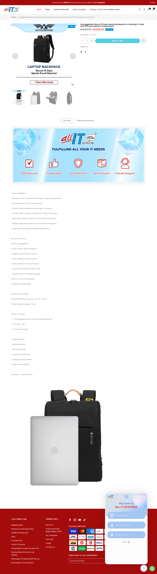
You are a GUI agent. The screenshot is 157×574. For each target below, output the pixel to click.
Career (48, 543)
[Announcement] (78, 2)
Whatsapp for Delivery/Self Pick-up (25, 559)
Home (13, 17)
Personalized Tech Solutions (22, 563)
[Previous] (15, 56)
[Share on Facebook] (81, 51)
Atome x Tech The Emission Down (105, 9)
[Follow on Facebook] (70, 520)
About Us (49, 525)
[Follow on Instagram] (75, 520)
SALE (39, 9)
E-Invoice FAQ (16, 540)
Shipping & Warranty (85, 120)
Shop (47, 9)
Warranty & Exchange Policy (22, 529)
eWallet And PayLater (19, 533)
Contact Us (50, 547)
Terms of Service (18, 544)
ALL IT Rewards (51, 535)
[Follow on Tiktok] (84, 520)
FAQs (13, 537)
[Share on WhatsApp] (86, 51)
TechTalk (49, 539)
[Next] (72, 56)
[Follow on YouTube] (79, 520)
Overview (67, 120)
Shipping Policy (17, 525)
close (5, 2)
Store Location (79, 9)
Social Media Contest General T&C (25, 548)
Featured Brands (61, 9)
